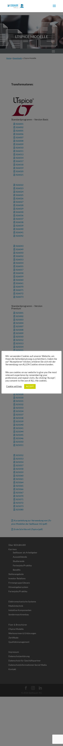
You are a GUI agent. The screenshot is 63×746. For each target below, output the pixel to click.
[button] (54, 8)
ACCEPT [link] (30, 386)
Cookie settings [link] (14, 386)
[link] (16, 5)
